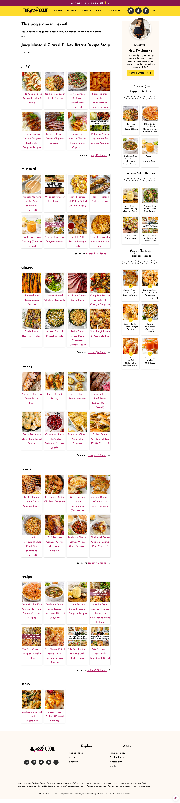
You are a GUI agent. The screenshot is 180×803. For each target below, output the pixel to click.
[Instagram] (130, 10)
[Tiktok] (138, 10)
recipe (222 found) (97, 670)
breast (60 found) (97, 563)
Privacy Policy (117, 753)
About (100, 11)
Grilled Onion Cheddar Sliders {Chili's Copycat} (100, 439)
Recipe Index (76, 753)
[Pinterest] (146, 10)
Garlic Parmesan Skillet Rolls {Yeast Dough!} (32, 439)
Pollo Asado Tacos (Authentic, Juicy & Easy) (32, 98)
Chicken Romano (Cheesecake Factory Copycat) (100, 501)
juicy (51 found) (98, 155)
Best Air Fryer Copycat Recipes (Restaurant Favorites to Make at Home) (100, 613)
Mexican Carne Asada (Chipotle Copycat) (55, 138)
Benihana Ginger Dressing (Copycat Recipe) (32, 241)
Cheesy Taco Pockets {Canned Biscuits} (54, 716)
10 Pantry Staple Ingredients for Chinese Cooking (100, 138)
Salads (58, 11)
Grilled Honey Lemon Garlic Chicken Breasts (31, 501)
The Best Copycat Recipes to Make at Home (31, 653)
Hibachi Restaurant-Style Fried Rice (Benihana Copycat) (32, 546)
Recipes (71, 11)
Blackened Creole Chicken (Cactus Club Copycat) (100, 542)
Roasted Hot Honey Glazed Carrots (32, 300)
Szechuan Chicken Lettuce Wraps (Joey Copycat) (77, 542)
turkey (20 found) (97, 455)
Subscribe (114, 11)
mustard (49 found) (96, 254)
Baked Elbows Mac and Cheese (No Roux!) (100, 241)
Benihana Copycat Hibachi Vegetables (32, 716)
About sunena (139, 73)
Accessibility (116, 762)
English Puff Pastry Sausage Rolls (77, 241)
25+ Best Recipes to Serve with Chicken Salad (77, 653)
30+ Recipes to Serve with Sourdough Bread (100, 653)
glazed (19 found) (97, 352)
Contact (86, 11)
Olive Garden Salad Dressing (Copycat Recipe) (77, 609)
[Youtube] (48, 762)
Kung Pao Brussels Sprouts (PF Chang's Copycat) (100, 300)
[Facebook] (56, 762)
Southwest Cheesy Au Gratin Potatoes (77, 439)
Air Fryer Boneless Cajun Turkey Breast (32, 398)
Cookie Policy (117, 757)
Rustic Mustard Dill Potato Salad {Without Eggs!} (77, 201)
